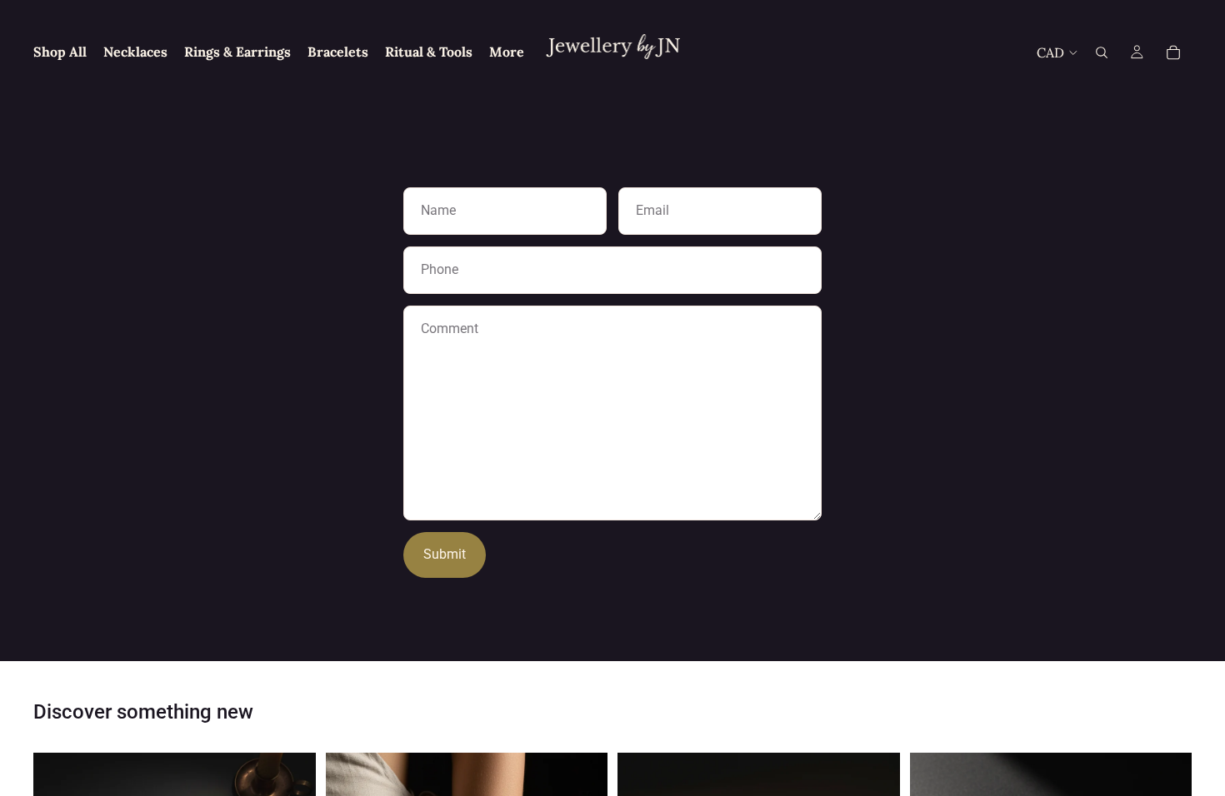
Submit (444, 554)
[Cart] (1173, 52)
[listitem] (506, 52)
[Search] (1101, 52)
